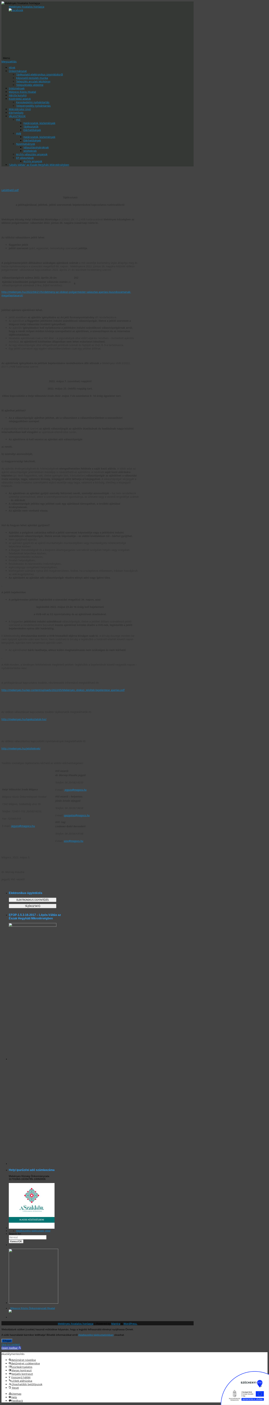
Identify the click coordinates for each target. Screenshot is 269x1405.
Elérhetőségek (32, 130)
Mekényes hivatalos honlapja (26, 6)
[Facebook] (16, 10)
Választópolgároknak (36, 147)
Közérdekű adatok (20, 98)
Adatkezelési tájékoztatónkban (95, 1334)
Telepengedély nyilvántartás (33, 105)
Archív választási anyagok (31, 154)
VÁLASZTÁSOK (17, 116)
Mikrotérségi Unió (20, 109)
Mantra (115, 1323)
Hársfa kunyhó (18, 95)
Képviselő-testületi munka (32, 78)
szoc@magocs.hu (73, 841)
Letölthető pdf (10, 190)
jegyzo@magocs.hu (23, 826)
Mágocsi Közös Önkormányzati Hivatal (32, 1308)
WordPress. (130, 1323)
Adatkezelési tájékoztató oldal (33, 1230)
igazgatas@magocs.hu (77, 815)
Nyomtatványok (25, 144)
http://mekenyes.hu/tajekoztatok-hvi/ (23, 719)
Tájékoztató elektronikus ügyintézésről (39, 74)
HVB (18, 133)
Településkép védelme (29, 85)
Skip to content (10, 1344)
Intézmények (17, 88)
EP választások (25, 158)
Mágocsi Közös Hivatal (22, 92)
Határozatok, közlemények (39, 123)
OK (16, 1241)
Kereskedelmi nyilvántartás (32, 102)
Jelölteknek (30, 151)
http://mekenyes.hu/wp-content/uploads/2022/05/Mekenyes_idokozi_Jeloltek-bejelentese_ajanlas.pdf (63, 690)
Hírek (12, 67)
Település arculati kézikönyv (33, 81)
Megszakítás (9, 61)
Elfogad (7, 1340)
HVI (18, 119)
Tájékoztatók (30, 126)
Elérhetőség (16, 112)
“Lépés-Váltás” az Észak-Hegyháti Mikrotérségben (39, 164)
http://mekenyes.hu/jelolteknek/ (20, 748)
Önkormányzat (18, 71)
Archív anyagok (32, 161)
